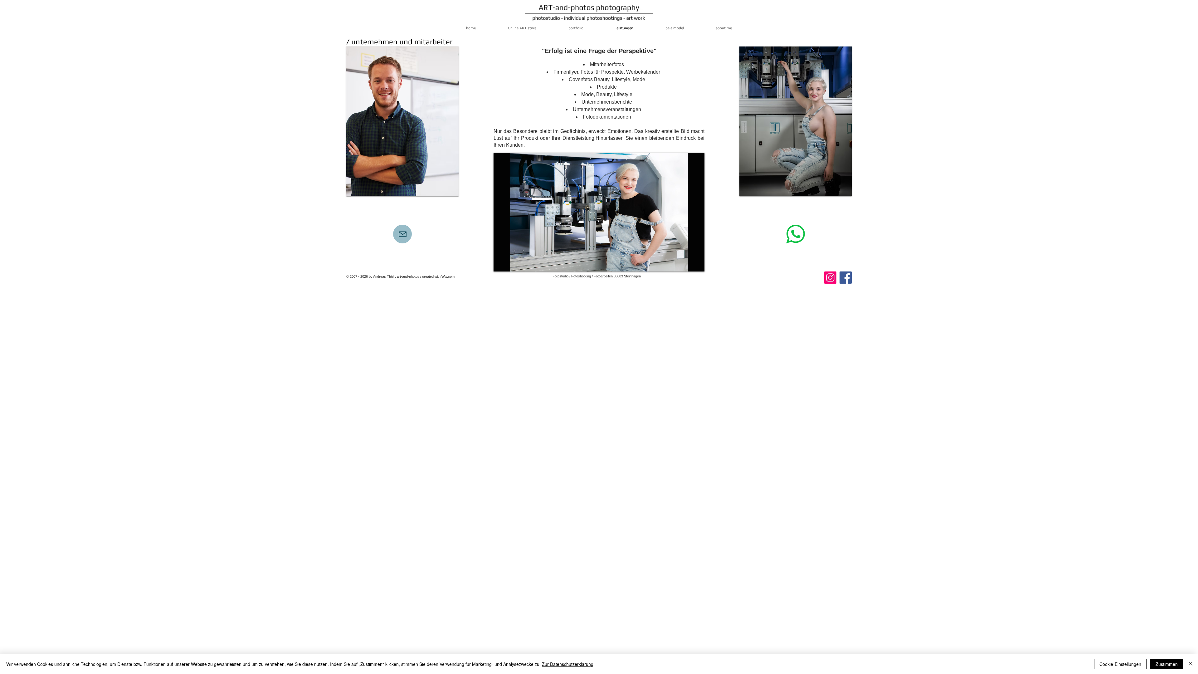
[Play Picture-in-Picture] (685, 263)
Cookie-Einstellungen (1120, 664)
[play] (445, 190)
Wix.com (448, 276)
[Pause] (502, 263)
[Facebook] (846, 277)
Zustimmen (1167, 664)
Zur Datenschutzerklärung (567, 664)
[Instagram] (830, 277)
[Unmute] (512, 263)
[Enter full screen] (696, 263)
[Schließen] (1190, 664)
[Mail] (402, 234)
